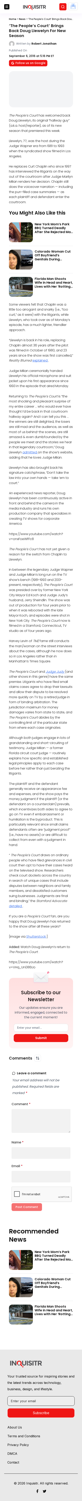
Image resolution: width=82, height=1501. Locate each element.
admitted (30, 452)
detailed (16, 906)
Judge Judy (55, 671)
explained (40, 360)
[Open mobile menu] (6, 6)
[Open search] (62, 6)
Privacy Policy (18, 1445)
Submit (41, 1038)
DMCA (12, 1454)
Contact (13, 1462)
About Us (14, 1427)
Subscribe (41, 1413)
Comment (21, 1104)
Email (17, 1166)
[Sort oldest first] (37, 1058)
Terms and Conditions (23, 1436)
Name (18, 1142)
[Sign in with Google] (73, 6)
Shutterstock (36, 936)
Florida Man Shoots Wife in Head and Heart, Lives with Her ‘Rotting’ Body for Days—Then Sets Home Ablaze (54, 286)
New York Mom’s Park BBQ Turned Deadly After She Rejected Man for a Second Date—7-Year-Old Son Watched (54, 232)
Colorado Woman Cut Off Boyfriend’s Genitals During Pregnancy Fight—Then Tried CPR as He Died (53, 259)
